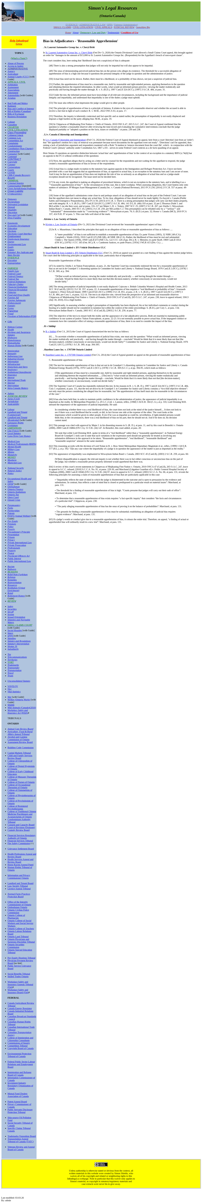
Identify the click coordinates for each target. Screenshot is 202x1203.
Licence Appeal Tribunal (19, 888)
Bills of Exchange (16, 114)
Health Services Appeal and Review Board (20, 860)
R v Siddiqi (51, 331)
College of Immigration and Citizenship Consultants (20, 1039)
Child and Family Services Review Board (20, 756)
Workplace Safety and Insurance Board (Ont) (18, 991)
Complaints (13, 143)
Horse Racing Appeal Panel (20, 864)
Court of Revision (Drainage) (21, 827)
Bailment (12, 106)
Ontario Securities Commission (16, 945)
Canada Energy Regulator (20, 1008)
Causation (12, 124)
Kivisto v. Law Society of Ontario (61, 224)
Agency (11, 71)
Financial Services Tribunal (20, 840)
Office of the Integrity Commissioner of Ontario (19, 903)
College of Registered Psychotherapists (18, 807)
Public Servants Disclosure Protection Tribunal (20, 1111)
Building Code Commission (21, 747)
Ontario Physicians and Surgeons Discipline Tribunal (21, 940)
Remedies (12, 580)
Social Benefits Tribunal (19, 974)
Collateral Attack (15, 135)
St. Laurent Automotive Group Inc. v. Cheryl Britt (69, 52)
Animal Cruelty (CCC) (18, 76)
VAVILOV (13, 686)
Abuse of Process (16, 63)
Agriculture (13, 74)
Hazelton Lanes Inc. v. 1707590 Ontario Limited (68, 355)
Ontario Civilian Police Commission (18, 911)
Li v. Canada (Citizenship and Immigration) (66, 140)
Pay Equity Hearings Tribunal (21, 958)
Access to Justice (15, 66)
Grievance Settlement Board (21, 848)
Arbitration (13, 84)
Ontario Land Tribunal (18, 936)
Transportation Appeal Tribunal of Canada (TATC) (21, 1140)
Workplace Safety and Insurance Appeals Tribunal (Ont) (20, 984)
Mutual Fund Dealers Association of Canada (18, 1095)
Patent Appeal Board (17, 1101)
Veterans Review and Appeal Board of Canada (21, 1148)
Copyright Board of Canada (21, 1048)
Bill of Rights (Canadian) (19, 111)
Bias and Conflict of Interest (21, 108)
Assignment (13, 87)
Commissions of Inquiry (19, 1043)
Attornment (13, 92)
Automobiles (14, 95)
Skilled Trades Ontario (18, 976)
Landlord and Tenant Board (20, 883)
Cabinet (11, 122)
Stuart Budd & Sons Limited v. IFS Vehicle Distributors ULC (74, 253)
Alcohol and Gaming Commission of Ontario (18, 738)
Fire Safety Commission (19, 843)
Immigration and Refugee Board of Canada (19, 1073)
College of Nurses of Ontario (21, 782)
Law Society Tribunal (18, 886)
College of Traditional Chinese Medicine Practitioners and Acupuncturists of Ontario (22, 814)
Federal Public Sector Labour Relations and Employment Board (21, 1064)
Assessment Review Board (20, 742)
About (76, 32)
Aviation (12, 98)
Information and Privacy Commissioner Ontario (19, 876)
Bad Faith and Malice (18, 103)
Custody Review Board (19, 830)
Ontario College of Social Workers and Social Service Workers (20, 923)
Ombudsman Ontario (17, 907)
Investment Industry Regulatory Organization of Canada (20, 1086)
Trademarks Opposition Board (22, 1136)
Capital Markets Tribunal (19, 753)
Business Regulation (17, 116)
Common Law (14, 138)
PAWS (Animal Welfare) (19, 516)
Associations (13, 90)
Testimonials (113, 32)
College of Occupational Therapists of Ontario (19, 786)
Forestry (11, 305)
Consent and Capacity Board (21, 824)
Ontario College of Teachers (21, 928)
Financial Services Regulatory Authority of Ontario (21, 836)
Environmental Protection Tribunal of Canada (19, 1055)
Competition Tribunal (18, 1045)
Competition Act (15, 140)
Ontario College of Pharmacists (16, 916)
